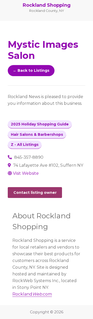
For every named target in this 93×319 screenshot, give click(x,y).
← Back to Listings (31, 70)
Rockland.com (32, 294)
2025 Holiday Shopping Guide (40, 124)
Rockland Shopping (47, 5)
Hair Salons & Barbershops (37, 134)
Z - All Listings (24, 144)
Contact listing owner (35, 192)
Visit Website (26, 173)
